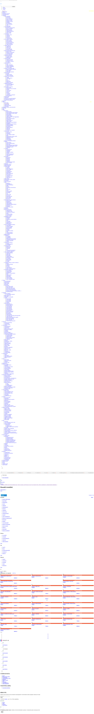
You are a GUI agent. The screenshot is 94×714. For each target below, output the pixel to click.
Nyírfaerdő (8, 35)
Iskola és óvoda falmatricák (8, 100)
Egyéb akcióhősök (9, 267)
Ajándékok (4, 510)
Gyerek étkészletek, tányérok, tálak (9, 422)
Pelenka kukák (6, 344)
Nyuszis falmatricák (9, 18)
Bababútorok (8, 201)
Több (1, 543)
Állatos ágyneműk (9, 314)
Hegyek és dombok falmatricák (11, 69)
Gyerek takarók (6, 285)
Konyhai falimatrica (9, 43)
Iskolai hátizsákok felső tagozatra (11, 442)
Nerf (7, 249)
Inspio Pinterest (5, 669)
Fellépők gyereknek (7, 343)
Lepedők (5, 297)
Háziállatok (8, 22)
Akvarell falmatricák (5, 538)
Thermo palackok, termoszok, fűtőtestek (10, 430)
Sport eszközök (8, 169)
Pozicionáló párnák (7, 397)
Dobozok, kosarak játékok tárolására (10, 140)
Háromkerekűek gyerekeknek (8, 371)
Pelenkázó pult (8, 87)
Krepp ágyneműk (9, 307)
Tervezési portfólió (9, 227)
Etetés (3, 420)
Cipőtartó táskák (6, 435)
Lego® (46, 472)
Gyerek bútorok (4, 325)
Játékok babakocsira (9, 120)
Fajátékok (5, 141)
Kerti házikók (8, 174)
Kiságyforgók (8, 117)
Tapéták (5, 354)
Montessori (29, 472)
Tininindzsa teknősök (9, 264)
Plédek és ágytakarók (7, 295)
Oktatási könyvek (9, 210)
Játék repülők (8, 255)
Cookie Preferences (5, 682)
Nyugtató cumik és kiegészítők (9, 428)
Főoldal (4, 9)
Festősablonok (4, 363)
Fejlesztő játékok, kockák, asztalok (11, 113)
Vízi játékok (6, 148)
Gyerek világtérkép (9, 85)
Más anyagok (8, 312)
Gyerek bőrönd (6, 448)
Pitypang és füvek (9, 29)
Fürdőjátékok (8, 150)
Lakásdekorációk (5, 353)
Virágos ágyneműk (9, 316)
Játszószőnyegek (8, 111)
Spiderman (8, 265)
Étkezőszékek (6, 433)
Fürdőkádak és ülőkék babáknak (11, 204)
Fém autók (8, 260)
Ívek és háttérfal (8, 70)
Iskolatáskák (6, 436)
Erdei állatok (8, 17)
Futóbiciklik (8, 128)
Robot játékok (8, 223)
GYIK (3, 703)
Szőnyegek (4, 321)
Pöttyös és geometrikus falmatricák (9, 50)
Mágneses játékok (9, 222)
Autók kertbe (8, 177)
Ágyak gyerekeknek (7, 326)
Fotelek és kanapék (7, 348)
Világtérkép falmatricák (8, 83)
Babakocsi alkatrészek (7, 382)
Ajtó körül (4, 536)
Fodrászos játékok (9, 271)
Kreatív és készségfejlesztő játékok (9, 224)
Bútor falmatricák (9, 95)
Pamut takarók (6, 282)
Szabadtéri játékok (7, 166)
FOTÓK (4, 8)
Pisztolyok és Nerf (7, 245)
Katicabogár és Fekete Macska (11, 187)
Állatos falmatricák (7, 16)
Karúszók (7, 153)
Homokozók (8, 168)
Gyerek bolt (8, 91)
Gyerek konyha (8, 90)
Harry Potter (8, 192)
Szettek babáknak (9, 203)
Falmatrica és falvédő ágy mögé (9, 68)
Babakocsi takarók (7, 375)
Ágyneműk (4, 292)
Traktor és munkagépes (9, 65)
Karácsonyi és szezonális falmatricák (10, 98)
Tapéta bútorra (6, 355)
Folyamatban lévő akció (6, 13)
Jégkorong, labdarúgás (9, 240)
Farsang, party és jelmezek (8, 242)
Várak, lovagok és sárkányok (10, 268)
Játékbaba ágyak (8, 202)
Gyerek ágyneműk (9, 306)
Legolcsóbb (9, 573)
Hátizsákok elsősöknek (9, 439)
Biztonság (3, 451)
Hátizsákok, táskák (7, 388)
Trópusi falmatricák (9, 30)
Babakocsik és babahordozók (6, 374)
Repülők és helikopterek (10, 66)
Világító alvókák (8, 121)
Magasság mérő (6, 96)
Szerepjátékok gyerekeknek (8, 269)
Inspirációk (4, 679)
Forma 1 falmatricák (9, 64)
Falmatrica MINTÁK (6, 499)
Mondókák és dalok (9, 211)
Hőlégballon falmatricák (8, 55)
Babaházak (8, 183)
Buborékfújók (8, 172)
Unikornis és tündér (7, 58)
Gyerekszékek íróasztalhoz (8, 333)
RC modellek (8, 258)
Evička (7, 190)
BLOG (4, 7)
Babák (7, 135)
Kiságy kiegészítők (7, 404)
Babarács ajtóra (6, 456)
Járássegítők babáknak (9, 125)
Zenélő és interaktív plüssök (10, 161)
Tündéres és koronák (9, 59)
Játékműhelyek (8, 272)
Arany (3, 547)
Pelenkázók (6, 340)
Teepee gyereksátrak (9, 175)
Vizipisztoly (8, 155)
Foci (7, 79)
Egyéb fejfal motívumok (10, 71)
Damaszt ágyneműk (9, 309)
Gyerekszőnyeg (6, 323)
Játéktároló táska (8, 336)
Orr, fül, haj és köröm (7, 410)
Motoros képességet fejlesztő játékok (12, 112)
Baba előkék (6, 427)
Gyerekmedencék (9, 149)
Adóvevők (6, 454)
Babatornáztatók (8, 115)
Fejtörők (7, 241)
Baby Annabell (8, 198)
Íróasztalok (6, 346)
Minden (92, 497)
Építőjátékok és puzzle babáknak (11, 219)
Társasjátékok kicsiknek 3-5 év (11, 239)
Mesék (7, 213)
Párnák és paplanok (7, 293)
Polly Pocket (8, 189)
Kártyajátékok (8, 237)
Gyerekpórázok (6, 459)
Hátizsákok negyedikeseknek (10, 440)
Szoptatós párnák (9, 425)
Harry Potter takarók (9, 291)
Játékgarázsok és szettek (10, 257)
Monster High (8, 197)
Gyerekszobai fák (9, 38)
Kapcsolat (3, 704)
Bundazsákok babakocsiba (8, 387)
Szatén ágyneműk (9, 308)
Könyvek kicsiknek (9, 214)
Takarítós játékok (9, 274)
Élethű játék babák (9, 196)
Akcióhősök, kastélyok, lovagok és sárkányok (11, 262)
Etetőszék (7, 89)
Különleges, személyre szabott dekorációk (8, 107)
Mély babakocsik (7, 381)
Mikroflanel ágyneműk (9, 311)
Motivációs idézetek (9, 41)
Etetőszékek (6, 421)
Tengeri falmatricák (9, 24)
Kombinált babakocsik (7, 376)
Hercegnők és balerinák (10, 61)
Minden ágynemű (7, 303)
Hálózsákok (6, 403)
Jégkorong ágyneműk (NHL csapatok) (12, 317)
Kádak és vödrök (7, 408)
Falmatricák (4, 15)
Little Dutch (8, 147)
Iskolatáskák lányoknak (10, 437)
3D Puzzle (7, 218)
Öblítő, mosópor (6, 418)
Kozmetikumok (6, 411)
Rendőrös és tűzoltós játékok (10, 273)
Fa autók (7, 261)
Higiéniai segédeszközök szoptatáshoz (12, 426)
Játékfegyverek (8, 246)
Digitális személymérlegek (8, 417)
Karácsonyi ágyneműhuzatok (10, 320)
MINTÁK (14, 573)
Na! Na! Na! (8, 195)
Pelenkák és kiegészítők (8, 414)
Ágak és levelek (8, 32)
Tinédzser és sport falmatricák (8, 76)
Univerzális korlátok (7, 457)
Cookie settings (4, 705)
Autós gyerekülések (5, 389)
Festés (7, 231)
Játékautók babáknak (9, 124)
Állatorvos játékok (9, 277)
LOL (7, 193)
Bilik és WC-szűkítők (7, 415)
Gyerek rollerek (6, 369)
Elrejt (1, 490)
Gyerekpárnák (6, 402)
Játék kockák (8, 144)
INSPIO (6, 699)
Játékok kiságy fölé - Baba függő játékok (12, 116)
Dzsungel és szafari (9, 20)
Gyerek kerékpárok (7, 367)
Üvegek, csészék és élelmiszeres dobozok (10, 432)
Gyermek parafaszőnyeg (8, 322)
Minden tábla (6, 102)
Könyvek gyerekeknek (7, 209)
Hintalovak (8, 129)
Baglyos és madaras (9, 19)
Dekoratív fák (8, 37)
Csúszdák (7, 167)
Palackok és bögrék (7, 429)
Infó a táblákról (6, 103)
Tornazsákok (6, 445)
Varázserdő (8, 36)
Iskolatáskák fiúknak (9, 438)
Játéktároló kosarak (9, 338)
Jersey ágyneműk (9, 310)
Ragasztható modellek (9, 230)
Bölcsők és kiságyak (7, 332)
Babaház (7, 92)
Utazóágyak (6, 330)
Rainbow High (8, 194)
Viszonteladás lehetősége (6, 687)
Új (6, 573)
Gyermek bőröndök (9, 335)
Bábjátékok (8, 158)
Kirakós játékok (8, 114)
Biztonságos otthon (7, 458)
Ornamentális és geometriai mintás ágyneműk (13, 315)
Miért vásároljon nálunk (6, 676)
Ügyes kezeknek (8, 215)
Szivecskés (8, 62)
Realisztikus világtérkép (10, 84)
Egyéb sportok (8, 81)
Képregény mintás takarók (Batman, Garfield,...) (13, 290)
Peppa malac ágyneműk (10, 318)
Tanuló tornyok (6, 327)
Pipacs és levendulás (9, 28)
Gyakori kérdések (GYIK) (6, 678)
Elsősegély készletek (7, 416)
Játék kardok (8, 247)
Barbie (7, 185)
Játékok (3, 109)
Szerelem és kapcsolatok (10, 42)
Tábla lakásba (6, 106)
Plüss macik (8, 159)
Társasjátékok (6, 235)
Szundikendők (8, 119)
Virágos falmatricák (7, 26)
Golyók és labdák (9, 131)
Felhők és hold (8, 47)
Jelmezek (7, 243)
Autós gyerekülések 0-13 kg (8, 391)
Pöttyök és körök (9, 51)
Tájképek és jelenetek (9, 75)
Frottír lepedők (8, 299)
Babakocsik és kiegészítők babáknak (10, 199)
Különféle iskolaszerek (7, 450)
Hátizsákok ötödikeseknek (10, 441)
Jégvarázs (7, 186)
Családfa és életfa (9, 34)
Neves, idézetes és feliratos (8, 39)
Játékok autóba (6, 178)
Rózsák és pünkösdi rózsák (10, 27)
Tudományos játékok (9, 226)
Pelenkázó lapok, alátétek (8, 341)
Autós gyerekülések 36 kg (8, 393)
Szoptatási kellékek (7, 424)
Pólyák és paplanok (7, 401)
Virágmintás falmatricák (10, 31)
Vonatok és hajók (9, 67)
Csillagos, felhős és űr (7, 45)
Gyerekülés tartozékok (7, 395)
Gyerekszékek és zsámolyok (10, 94)
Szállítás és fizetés (5, 463)
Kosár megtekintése (5, 477)
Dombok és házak (9, 74)
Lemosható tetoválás (9, 233)
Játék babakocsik (9, 205)
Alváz (7, 383)
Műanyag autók (8, 259)
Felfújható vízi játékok (9, 152)
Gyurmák (7, 229)
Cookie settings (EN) (5, 683)
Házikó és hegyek (7, 72)
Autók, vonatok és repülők (10, 134)
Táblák (3, 101)
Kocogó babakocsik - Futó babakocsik (10, 378)
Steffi (7, 188)
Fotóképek (6, 361)
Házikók (7, 73)
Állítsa (1, 572)
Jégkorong (7, 80)
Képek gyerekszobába (7, 360)
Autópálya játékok (9, 256)
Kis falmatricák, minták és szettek (9, 99)
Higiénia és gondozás (5, 407)
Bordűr (5, 357)
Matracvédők (6, 296)
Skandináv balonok (9, 56)
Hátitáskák (6, 443)
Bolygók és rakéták (9, 49)
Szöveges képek (6, 362)
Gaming (7, 77)
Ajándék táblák (6, 104)
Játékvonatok (8, 254)
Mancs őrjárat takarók (9, 286)
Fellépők (7, 384)
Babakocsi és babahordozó (7, 518)
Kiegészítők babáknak (9, 184)
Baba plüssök (8, 126)
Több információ (3, 489)
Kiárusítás (3, 12)
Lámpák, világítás (7, 345)
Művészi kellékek (9, 228)
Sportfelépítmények (9, 385)
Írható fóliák (4, 500)
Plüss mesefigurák (9, 162)
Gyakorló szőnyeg (7, 324)
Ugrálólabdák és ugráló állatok (9, 373)
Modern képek (6, 359)
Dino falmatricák (8, 23)
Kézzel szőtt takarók (7, 281)
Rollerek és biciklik (5, 530)
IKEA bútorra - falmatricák (8, 86)
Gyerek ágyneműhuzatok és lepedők (10, 406)
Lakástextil (38, 472)
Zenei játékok (8, 133)
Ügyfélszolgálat (4, 464)
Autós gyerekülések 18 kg (8, 392)
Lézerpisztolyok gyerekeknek (10, 250)
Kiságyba (7, 302)
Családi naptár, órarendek (8, 356)
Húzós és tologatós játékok (10, 118)
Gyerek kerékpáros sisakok (8, 366)
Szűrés (5, 495)
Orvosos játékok (8, 139)
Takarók (3, 280)
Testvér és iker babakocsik (8, 380)
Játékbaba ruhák (8, 200)
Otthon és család (8, 40)
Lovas (7, 25)
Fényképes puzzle (5, 461)
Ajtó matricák (6, 97)
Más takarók (6, 284)
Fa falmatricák (6, 33)
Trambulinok (8, 170)
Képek (3, 358)
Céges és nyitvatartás (9, 44)
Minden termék (4, 11)
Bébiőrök (5, 455)
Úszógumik (8, 151)
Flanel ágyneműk (9, 305)
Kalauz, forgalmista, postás (10, 279)
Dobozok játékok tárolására (10, 337)
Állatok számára (5, 541)
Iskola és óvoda (4, 434)
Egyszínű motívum (6, 550)
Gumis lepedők (8, 298)
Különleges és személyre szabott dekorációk (77, 472)
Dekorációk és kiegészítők (8, 347)
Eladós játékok (8, 276)
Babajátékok (6, 110)
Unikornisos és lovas (9, 60)
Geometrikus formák (9, 53)
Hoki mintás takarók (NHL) (10, 288)
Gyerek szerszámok (9, 278)
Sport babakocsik (7, 377)
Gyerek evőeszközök (7, 423)
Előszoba (4, 565)
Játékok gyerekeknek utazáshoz (11, 238)
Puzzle (7, 220)
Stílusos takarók (6, 283)
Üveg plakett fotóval (5, 14)
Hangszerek (8, 132)
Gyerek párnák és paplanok (10, 294)
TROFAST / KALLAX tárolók (11, 88)
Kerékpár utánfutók (7, 370)
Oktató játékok (8, 225)
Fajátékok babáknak (9, 127)
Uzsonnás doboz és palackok (8, 446)
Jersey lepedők (8, 300)
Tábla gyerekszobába (7, 105)
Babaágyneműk (8, 313)
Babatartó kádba (6, 412)
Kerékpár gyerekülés (7, 368)
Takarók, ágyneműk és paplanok (9, 399)
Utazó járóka (6, 331)
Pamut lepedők (8, 301)
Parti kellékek (8, 244)
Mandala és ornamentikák (10, 52)
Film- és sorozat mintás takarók (11, 289)
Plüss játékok (6, 156)
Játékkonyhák (8, 275)
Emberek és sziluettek (9, 82)
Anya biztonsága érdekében (8, 453)
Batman (7, 263)
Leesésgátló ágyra (7, 351)
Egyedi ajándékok (10, 472)
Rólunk (3, 675)
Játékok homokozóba (9, 154)
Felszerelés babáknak (5, 460)
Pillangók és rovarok (9, 21)
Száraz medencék (7, 339)
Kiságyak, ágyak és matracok (8, 405)
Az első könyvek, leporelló (10, 130)
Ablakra (3, 559)
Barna (3, 548)
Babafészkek (6, 400)
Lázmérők (5, 413)
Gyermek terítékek (7, 431)
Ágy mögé (4, 535)
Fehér (4, 553)
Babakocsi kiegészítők (7, 386)
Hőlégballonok (8, 57)
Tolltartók (5, 444)
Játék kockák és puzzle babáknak (11, 122)
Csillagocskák (8, 46)
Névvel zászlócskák (9, 54)
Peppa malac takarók (9, 287)
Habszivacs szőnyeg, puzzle (8, 328)
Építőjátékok (8, 217)
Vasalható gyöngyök (9, 232)
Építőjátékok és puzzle (9, 137)
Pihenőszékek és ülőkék (8, 329)
